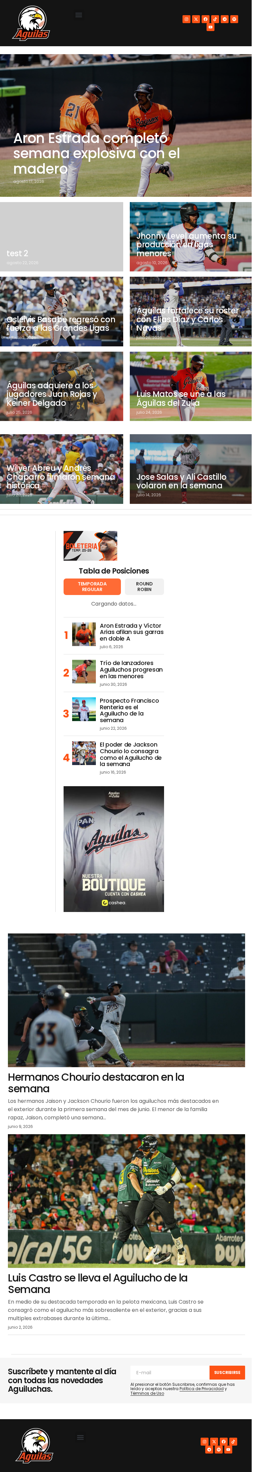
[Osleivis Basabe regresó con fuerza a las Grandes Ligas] (61, 311)
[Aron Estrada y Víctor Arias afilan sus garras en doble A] (84, 634)
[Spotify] (234, 19)
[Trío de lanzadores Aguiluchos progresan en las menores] (84, 671)
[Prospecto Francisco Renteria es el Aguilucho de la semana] (84, 709)
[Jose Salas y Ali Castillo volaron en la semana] (191, 469)
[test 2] (61, 236)
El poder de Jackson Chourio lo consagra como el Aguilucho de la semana (131, 754)
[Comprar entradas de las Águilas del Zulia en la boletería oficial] (90, 546)
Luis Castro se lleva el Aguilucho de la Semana (97, 1283)
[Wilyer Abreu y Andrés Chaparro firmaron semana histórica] (61, 469)
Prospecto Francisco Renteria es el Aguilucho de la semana (129, 710)
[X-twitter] (196, 19)
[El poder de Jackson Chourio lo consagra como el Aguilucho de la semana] (84, 753)
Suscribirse (227, 1372)
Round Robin (144, 586)
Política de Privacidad (202, 1388)
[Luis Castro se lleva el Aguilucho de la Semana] (126, 1201)
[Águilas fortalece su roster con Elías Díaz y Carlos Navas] (191, 311)
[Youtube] (210, 27)
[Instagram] (186, 19)
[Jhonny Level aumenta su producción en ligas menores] (191, 236)
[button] (78, 15)
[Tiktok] (215, 19)
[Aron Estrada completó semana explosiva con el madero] (126, 125)
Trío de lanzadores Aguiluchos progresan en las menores (131, 669)
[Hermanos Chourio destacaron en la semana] (126, 1000)
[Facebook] (206, 19)
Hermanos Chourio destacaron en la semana (96, 1082)
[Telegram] (225, 19)
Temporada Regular (92, 586)
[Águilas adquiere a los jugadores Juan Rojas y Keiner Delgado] (61, 386)
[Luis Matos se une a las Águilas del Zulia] (191, 386)
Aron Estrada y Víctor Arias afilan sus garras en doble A (132, 632)
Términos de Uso (147, 1393)
